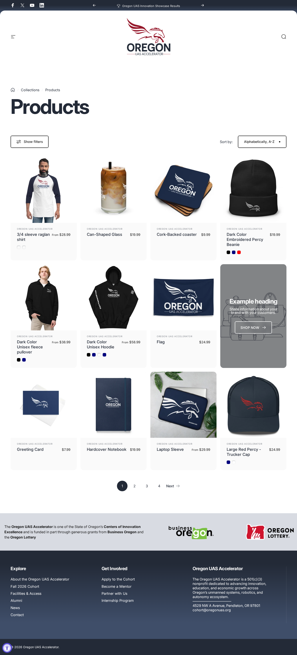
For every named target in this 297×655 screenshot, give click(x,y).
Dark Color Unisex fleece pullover (30, 346)
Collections (30, 90)
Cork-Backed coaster (177, 234)
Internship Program (118, 600)
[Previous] (94, 5)
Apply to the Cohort (118, 579)
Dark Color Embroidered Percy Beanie (245, 239)
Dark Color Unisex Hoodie (100, 344)
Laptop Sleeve (170, 449)
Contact (17, 615)
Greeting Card (30, 449)
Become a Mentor (116, 586)
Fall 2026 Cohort (25, 586)
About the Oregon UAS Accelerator (40, 579)
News (15, 608)
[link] (253, 327)
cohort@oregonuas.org (212, 610)
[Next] (202, 5)
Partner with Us (114, 593)
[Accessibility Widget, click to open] (7, 648)
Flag (161, 341)
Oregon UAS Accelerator (35, 228)
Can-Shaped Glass (104, 234)
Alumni (16, 600)
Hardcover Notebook (106, 449)
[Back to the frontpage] (13, 90)
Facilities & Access (26, 593)
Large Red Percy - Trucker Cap (244, 452)
